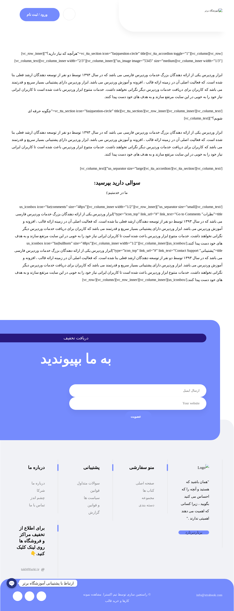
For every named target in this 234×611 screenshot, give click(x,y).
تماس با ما (37, 505)
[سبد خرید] (69, 14)
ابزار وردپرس (212, 75)
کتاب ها (148, 490)
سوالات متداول (88, 483)
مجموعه (148, 498)
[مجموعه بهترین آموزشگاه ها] (194, 10)
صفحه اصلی (145, 483)
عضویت (136, 416)
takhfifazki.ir (30, 569)
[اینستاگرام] (17, 596)
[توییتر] (29, 596)
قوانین (95, 490)
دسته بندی (146, 505)
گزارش (94, 512)
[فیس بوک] (41, 596)
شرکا (41, 490)
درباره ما (38, 483)
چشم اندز (37, 498)
